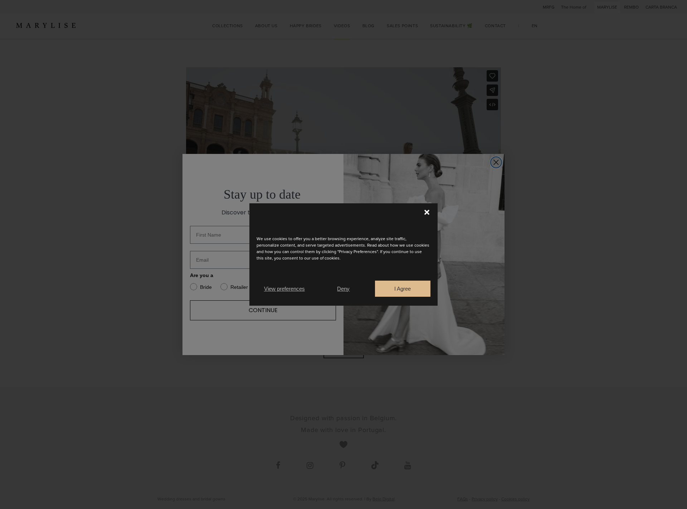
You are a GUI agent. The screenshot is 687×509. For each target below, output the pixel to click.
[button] (426, 212)
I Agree (402, 289)
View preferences (284, 289)
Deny (343, 289)
